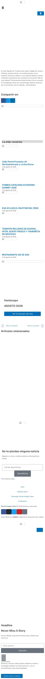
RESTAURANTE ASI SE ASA (15, 254)
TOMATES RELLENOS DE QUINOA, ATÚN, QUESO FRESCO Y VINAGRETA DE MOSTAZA (21, 231)
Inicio (22, 487)
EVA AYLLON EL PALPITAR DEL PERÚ (20, 208)
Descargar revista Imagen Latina (23, 496)
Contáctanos (22, 501)
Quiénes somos (22, 491)
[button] (2, 7)
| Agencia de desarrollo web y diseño (28, 517)
